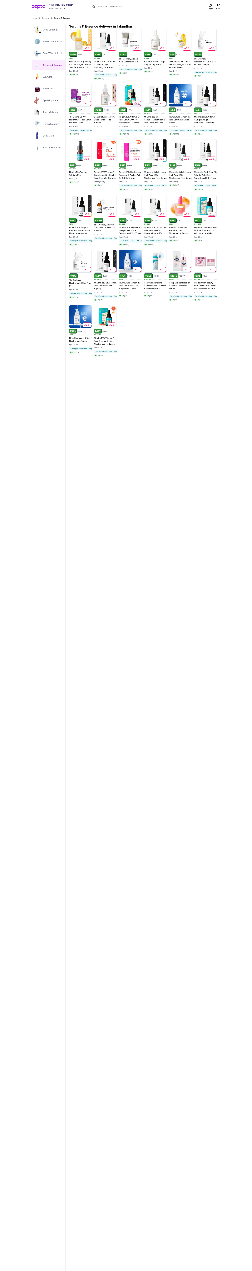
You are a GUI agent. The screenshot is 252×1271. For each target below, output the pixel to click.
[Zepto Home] (38, 6)
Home (34, 18)
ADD (86, 48)
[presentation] (39, 18)
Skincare (45, 18)
